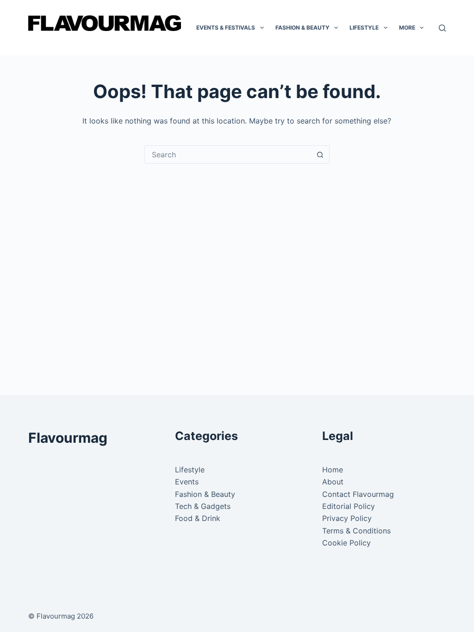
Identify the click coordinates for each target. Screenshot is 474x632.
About (332, 481)
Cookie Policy (346, 542)
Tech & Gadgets (203, 506)
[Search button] (320, 154)
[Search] (442, 28)
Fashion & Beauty (302, 27)
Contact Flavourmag (358, 494)
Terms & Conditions (356, 530)
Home (332, 469)
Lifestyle (364, 27)
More (407, 27)
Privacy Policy (347, 518)
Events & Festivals (225, 27)
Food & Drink (197, 518)
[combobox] (228, 154)
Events (187, 481)
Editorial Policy (348, 506)
